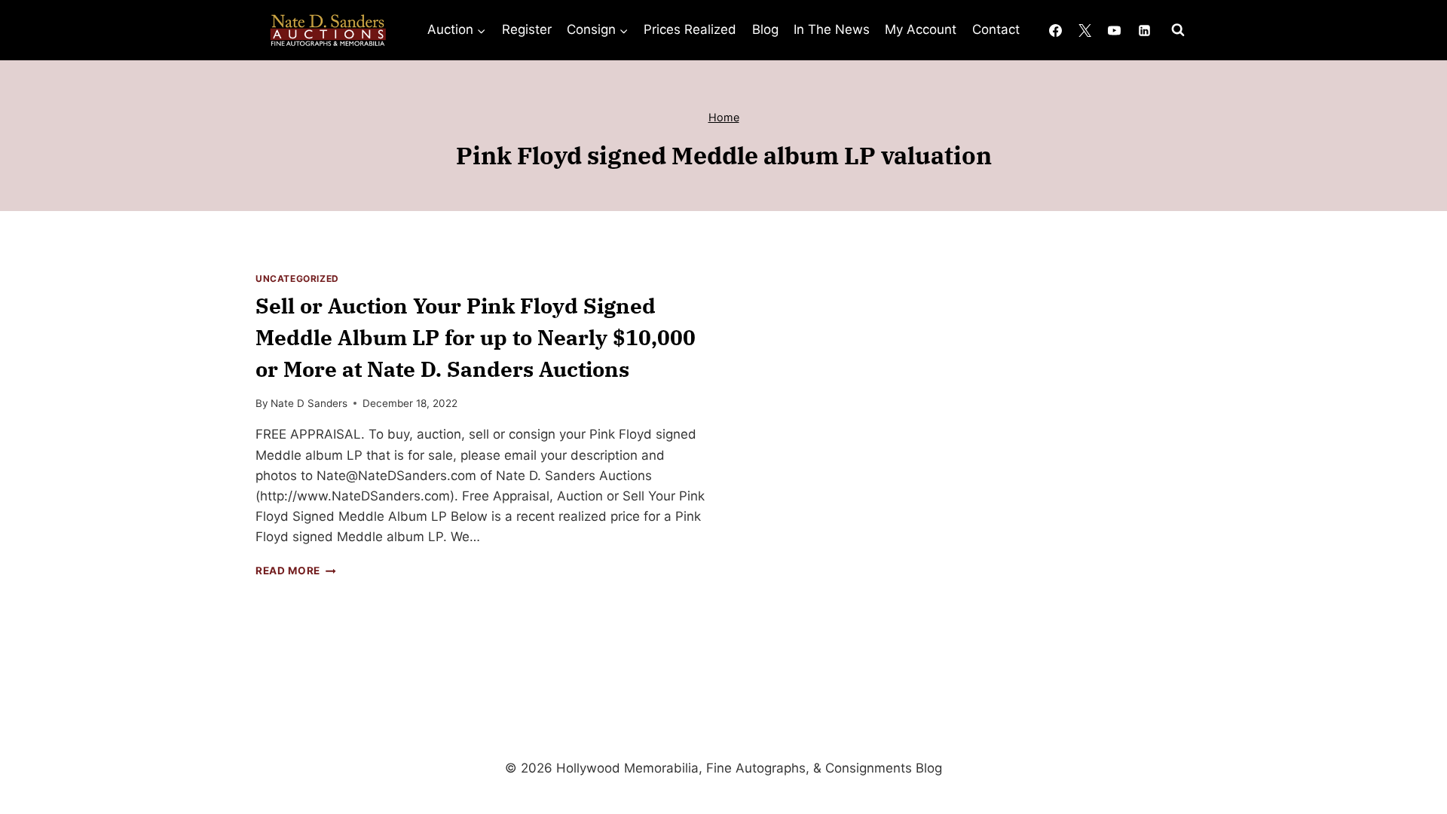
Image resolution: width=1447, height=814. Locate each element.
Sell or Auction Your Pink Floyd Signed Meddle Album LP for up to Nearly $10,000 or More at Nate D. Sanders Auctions (475, 337)
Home (723, 117)
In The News (832, 29)
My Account (920, 29)
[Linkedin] (1144, 30)
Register (527, 29)
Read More (295, 571)
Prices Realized (690, 29)
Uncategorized (297, 278)
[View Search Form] (1178, 30)
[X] (1085, 30)
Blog (765, 29)
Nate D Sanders (309, 403)
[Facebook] (1056, 30)
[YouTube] (1114, 30)
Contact (996, 29)
